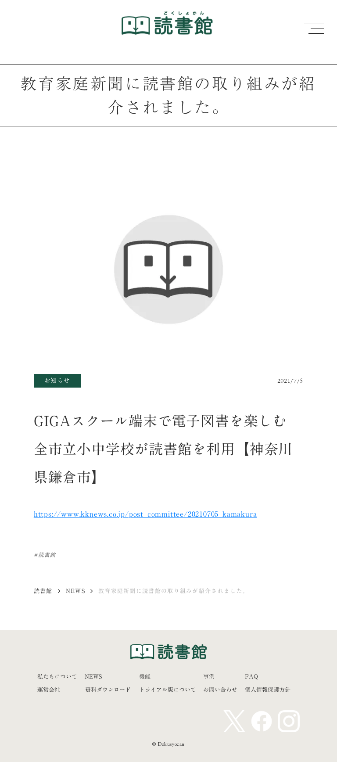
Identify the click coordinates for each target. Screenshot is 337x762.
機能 (145, 676)
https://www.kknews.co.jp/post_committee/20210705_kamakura (145, 514)
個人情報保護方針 (267, 689)
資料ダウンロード (108, 689)
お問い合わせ (220, 689)
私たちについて (57, 676)
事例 (209, 676)
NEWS (75, 591)
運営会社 (48, 689)
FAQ (251, 676)
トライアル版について (167, 689)
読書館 (43, 591)
